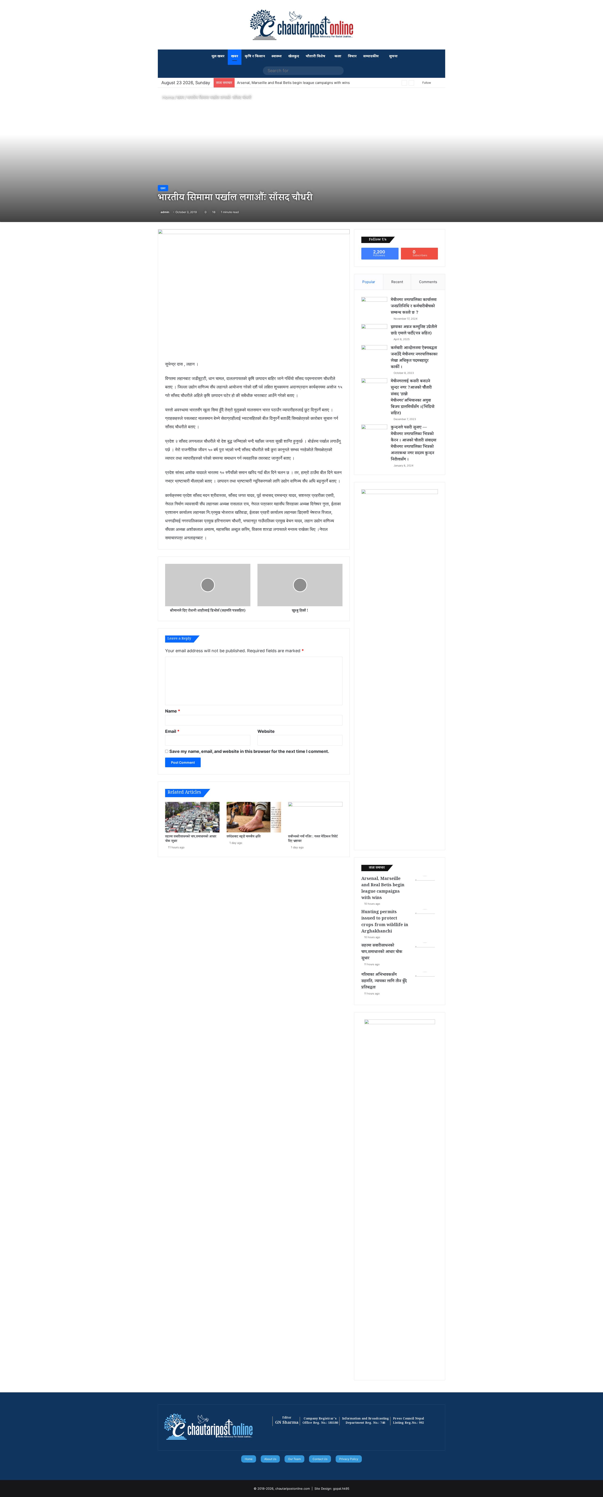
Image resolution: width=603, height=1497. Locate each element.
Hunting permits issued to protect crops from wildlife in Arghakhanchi (384, 922)
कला (337, 56)
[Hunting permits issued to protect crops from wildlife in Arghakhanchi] (425, 922)
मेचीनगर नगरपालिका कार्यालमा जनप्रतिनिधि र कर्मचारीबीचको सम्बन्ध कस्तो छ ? (413, 306)
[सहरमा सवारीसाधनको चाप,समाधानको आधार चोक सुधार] (192, 817)
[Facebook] (293, 1469)
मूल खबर (218, 56)
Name (172, 711)
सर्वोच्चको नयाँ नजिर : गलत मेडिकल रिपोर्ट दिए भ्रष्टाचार (313, 839)
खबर (234, 56)
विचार (352, 56)
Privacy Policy (348, 1459)
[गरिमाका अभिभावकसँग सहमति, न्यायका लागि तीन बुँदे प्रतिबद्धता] (425, 985)
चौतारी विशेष (315, 56)
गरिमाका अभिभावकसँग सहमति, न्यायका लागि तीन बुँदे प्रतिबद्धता (384, 981)
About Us (270, 1459)
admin (165, 212)
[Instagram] (310, 1469)
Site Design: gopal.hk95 (331, 1488)
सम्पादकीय (371, 56)
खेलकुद (293, 56)
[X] (299, 1469)
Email (172, 731)
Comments (428, 282)
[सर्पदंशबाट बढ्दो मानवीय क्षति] (254, 817)
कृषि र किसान (255, 56)
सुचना (393, 56)
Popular (368, 282)
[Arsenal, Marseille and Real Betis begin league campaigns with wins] (425, 889)
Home (167, 97)
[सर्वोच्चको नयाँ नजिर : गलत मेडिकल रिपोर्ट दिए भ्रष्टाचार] (315, 817)
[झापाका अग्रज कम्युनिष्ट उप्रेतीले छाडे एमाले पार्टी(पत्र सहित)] (374, 333)
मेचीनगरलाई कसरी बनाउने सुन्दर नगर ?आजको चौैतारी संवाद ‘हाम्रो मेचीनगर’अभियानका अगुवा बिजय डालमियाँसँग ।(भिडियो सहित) (412, 397)
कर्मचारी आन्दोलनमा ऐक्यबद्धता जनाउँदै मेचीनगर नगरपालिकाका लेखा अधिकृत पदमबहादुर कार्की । (414, 358)
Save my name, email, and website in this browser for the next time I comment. (249, 751)
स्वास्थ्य (277, 56)
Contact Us (320, 1459)
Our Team (294, 1459)
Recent (397, 282)
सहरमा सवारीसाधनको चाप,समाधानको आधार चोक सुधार (190, 839)
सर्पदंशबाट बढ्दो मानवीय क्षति (244, 837)
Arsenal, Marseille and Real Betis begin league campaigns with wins (382, 889)
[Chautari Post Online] (301, 24)
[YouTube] (304, 1469)
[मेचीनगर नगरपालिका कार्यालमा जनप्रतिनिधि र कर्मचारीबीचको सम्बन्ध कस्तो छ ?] (374, 306)
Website (266, 731)
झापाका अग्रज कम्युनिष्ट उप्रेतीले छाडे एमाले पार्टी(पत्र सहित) (414, 330)
